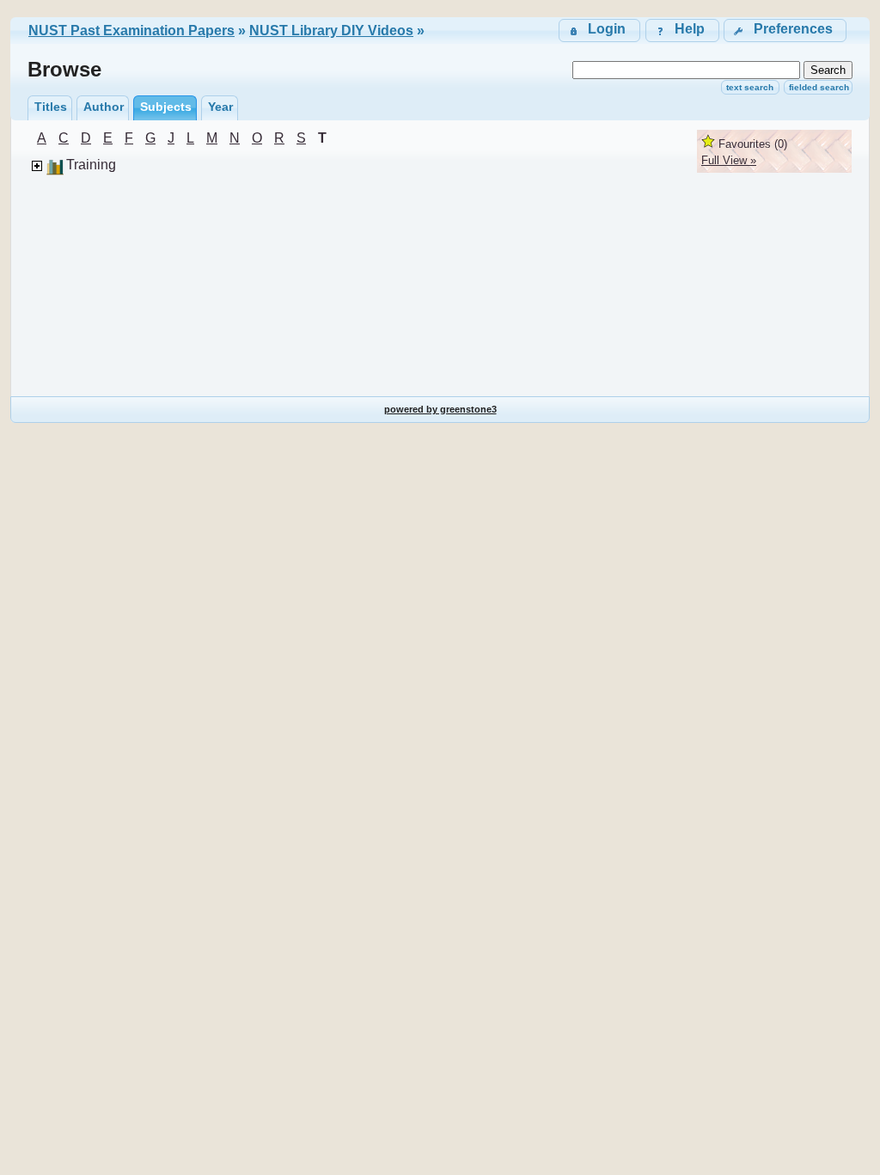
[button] (785, 30)
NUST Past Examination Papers (131, 30)
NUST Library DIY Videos (331, 30)
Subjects (166, 106)
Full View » (728, 160)
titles (50, 106)
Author (103, 106)
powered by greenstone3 (440, 409)
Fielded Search (819, 87)
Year (220, 106)
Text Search (749, 87)
